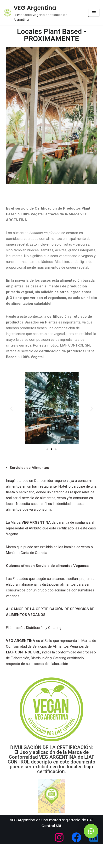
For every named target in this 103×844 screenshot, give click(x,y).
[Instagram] (59, 837)
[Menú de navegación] (93, 13)
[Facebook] (76, 837)
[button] (11, 409)
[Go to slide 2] (51, 449)
